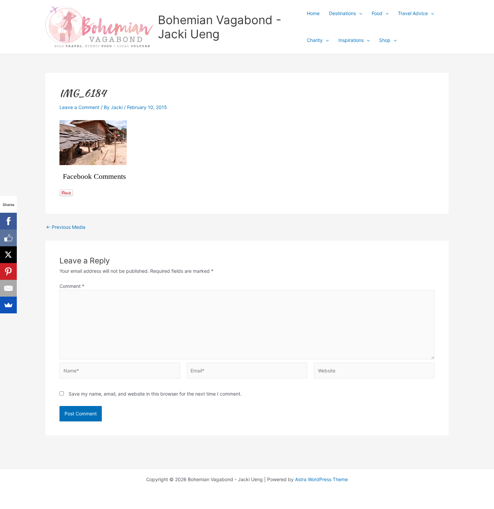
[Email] (8, 288)
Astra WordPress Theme (321, 479)
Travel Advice (413, 13)
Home (313, 13)
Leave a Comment (79, 107)
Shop (384, 40)
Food (377, 13)
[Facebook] (8, 221)
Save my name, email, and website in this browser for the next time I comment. (155, 394)
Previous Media (65, 227)
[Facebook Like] (8, 238)
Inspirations (351, 40)
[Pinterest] (8, 271)
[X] (8, 254)
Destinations (342, 13)
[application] (359, 13)
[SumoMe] (8, 305)
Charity (315, 40)
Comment (71, 286)
